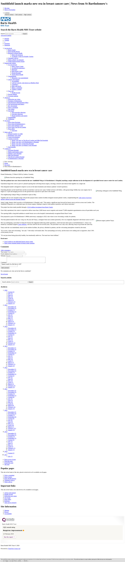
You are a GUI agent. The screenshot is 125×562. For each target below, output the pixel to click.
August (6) (11, 418)
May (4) (10, 297)
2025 (5, 305)
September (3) (12, 333)
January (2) (11, 366)
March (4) (11, 321)
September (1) (12, 395)
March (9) (11, 300)
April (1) (10, 320)
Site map (6, 8)
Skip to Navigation (9, 10)
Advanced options (6, 35)
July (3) (10, 293)
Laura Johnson (22, 224)
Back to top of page (10, 459)
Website (3, 256)
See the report (8, 537)
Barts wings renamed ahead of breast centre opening (19, 243)
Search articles (6, 282)
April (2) (10, 341)
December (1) (12, 348)
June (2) (10, 338)
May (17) (10, 423)
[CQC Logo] (8, 521)
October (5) (11, 331)
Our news (7, 165)
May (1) (10, 445)
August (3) (11, 334)
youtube (6, 40)
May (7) (10, 318)
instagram (7, 45)
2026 (5, 290)
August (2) (11, 292)
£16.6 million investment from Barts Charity (40, 207)
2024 (5, 326)
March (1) (11, 427)
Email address (5, 254)
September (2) (12, 311)
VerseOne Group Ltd (14, 548)
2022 (5, 367)
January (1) (11, 325)
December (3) (12, 390)
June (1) (10, 443)
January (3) (11, 303)
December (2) (12, 412)
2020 (5, 410)
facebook (7, 43)
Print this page (8, 461)
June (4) (10, 295)
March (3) (11, 362)
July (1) (10, 356)
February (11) (12, 428)
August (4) (11, 397)
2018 (5, 451)
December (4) (12, 307)
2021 (5, 389)
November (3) (12, 435)
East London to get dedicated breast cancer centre (18, 241)
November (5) (12, 371)
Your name (4, 252)
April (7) (10, 361)
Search (3, 33)
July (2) (10, 315)
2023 (5, 346)
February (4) (11, 407)
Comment (3, 262)
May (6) (10, 381)
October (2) (11, 351)
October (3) (11, 310)
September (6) (12, 417)
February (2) (11, 323)
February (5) (11, 302)
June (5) (10, 400)
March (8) (11, 405)
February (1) (11, 364)
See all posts (4, 274)
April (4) (10, 298)
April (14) (11, 425)
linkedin (6, 38)
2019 (5, 432)
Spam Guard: (11, 264)
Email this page (8, 463)
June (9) (10, 422)
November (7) (12, 330)
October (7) (11, 415)
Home (6, 163)
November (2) (12, 308)
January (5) (11, 408)
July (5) (10, 399)
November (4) (12, 349)
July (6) (10, 420)
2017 (5, 455)
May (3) (10, 339)
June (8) (10, 379)
